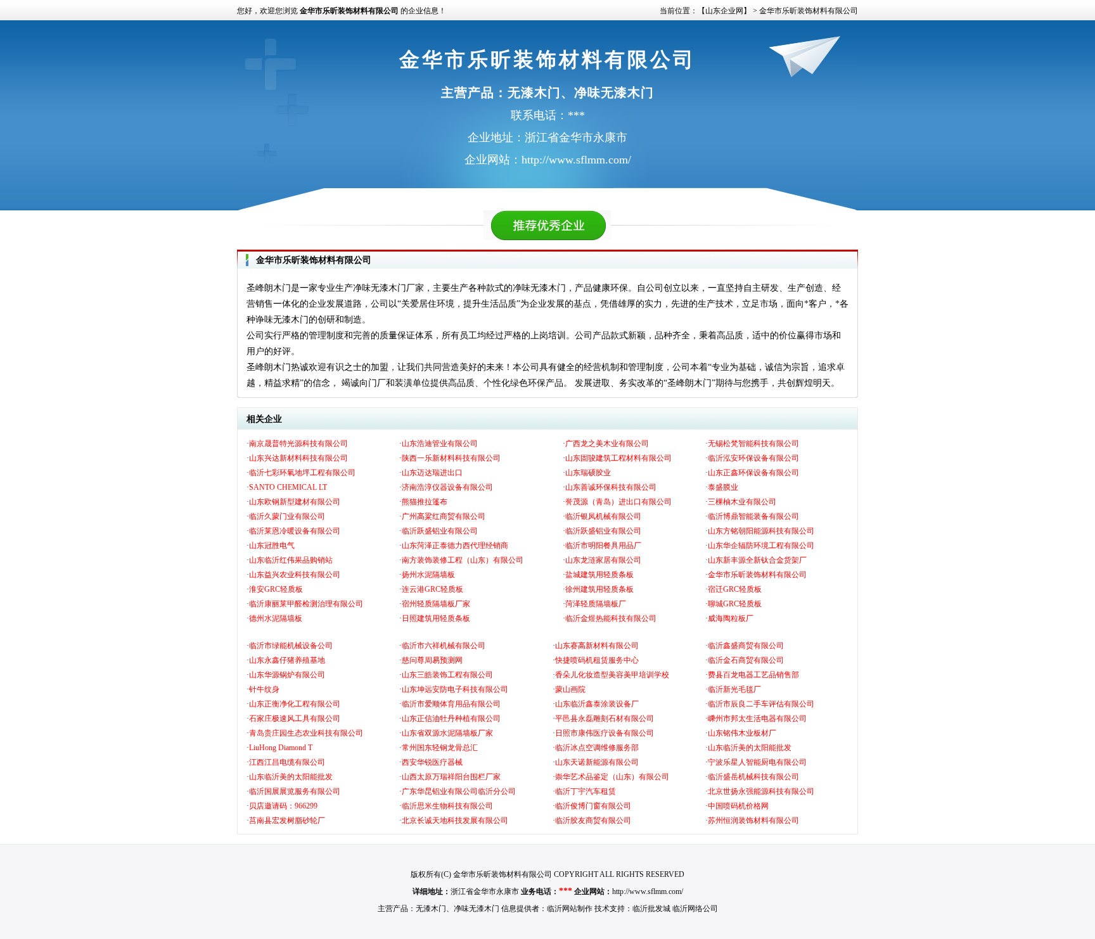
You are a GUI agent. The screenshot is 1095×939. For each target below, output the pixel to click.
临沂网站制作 (569, 908)
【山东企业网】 (724, 10)
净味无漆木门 (476, 908)
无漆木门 (431, 908)
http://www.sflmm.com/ (647, 891)
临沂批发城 (651, 908)
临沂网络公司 (695, 908)
